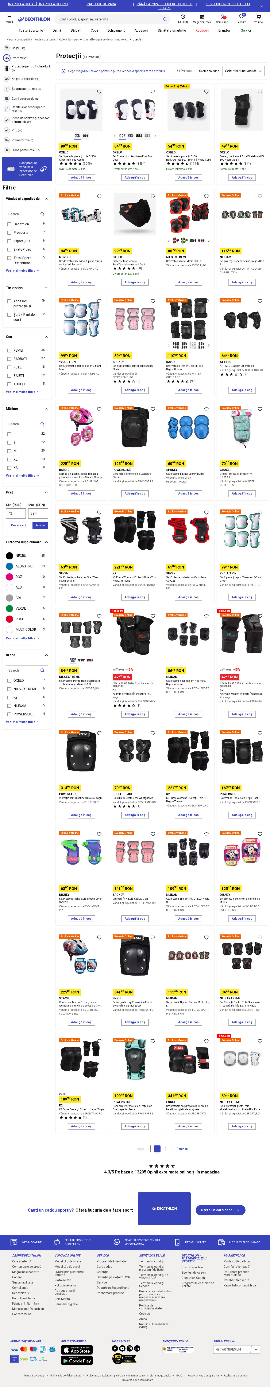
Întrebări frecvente (236, 1280)
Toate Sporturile (31, 30)
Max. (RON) (36, 505)
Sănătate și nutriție (172, 30)
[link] (220, 1210)
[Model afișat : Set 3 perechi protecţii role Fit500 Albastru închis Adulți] (77, 136)
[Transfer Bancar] (43, 1351)
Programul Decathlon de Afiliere (198, 1285)
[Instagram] (130, 1349)
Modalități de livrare (68, 1261)
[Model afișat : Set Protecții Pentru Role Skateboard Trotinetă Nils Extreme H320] (73, 660)
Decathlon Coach (193, 1277)
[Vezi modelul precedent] (114, 136)
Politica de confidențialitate (150, 1307)
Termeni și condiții (151, 1261)
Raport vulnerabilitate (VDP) (154, 1326)
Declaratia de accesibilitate (137, 1380)
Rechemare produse (110, 1293)
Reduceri (202, 30)
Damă (57, 30)
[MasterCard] (24, 1350)
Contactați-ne (21, 1314)
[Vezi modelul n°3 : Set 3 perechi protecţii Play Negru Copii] (139, 136)
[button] (27, 224)
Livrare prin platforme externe (69, 1273)
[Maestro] (33, 1350)
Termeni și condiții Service (151, 1285)
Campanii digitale (66, 1304)
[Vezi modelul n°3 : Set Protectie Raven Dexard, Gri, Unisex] (192, 345)
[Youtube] (122, 1349)
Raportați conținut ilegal (240, 1285)
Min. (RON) (14, 505)
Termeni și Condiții (34, 1375)
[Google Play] (77, 1362)
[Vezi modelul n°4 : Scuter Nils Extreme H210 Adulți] (201, 240)
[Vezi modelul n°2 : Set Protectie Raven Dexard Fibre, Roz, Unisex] (184, 345)
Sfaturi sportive (192, 1267)
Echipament (116, 30)
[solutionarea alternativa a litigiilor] (178, 1351)
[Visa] (14, 1349)
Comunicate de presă (26, 1266)
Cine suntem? (21, 1261)
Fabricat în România (25, 1303)
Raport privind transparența (203, 1375)
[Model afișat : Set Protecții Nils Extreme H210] (176, 240)
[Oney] (24, 1359)
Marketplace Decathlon (28, 1308)
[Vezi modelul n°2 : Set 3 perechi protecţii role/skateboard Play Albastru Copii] (130, 136)
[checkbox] (27, 555)
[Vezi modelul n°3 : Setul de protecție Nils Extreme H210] (192, 240)
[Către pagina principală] (34, 19)
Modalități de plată (67, 1266)
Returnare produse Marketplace (236, 1273)
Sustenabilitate (22, 1282)
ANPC (143, 1318)
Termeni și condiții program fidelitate (151, 1268)
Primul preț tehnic (24, 1298)
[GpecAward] (124, 1362)
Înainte (182, 1148)
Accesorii (141, 30)
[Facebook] (115, 1349)
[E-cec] (14, 1361)
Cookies (144, 1313)
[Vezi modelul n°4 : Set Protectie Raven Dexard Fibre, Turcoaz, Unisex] (201, 345)
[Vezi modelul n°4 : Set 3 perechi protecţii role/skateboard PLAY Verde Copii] (147, 136)
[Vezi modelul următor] (155, 136)
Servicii (246, 30)
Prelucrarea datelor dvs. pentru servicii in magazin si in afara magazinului (155, 1296)
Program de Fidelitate (111, 1261)
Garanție (102, 1271)
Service (102, 1282)
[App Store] (77, 1352)
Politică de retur (65, 1285)
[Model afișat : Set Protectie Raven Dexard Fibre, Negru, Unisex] (176, 345)
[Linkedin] (137, 1349)
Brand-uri (224, 30)
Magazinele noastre (25, 1271)
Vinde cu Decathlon (237, 1261)
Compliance (20, 1287)
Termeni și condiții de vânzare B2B (153, 1276)
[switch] (11, 169)
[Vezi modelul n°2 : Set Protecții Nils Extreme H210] (184, 240)
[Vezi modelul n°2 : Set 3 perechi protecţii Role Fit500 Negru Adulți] (85, 136)
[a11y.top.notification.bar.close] (261, 6)
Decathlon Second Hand (113, 1287)
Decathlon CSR (22, 1293)
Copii (94, 30)
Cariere (17, 1277)
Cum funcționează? (237, 1266)
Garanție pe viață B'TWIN (113, 1277)
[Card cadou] (52, 1350)
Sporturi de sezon (194, 1272)
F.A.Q (179, 1375)
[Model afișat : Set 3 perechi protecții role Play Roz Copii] (122, 136)
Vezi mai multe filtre (20, 270)
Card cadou (104, 1266)
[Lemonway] (43, 1359)
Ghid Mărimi (62, 1298)
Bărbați (76, 30)
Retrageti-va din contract (65, 1292)
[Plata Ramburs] (33, 1359)
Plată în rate (63, 1280)
